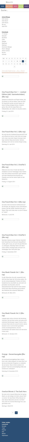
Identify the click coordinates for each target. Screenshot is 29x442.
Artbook (4, 54)
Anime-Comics (6, 50)
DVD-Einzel (5, 21)
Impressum (5, 435)
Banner (4, 433)
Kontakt (4, 426)
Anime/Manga (9, 6)
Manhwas (4, 43)
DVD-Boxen (5, 22)
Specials (4, 36)
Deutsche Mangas (7, 47)
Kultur (21, 6)
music (15, 6)
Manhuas (4, 45)
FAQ (3, 431)
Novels (4, 52)
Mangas (4, 41)
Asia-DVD (4, 26)
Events (26, 6)
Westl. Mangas (6, 49)
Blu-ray (4, 24)
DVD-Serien (5, 19)
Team (3, 428)
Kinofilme (4, 37)
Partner (4, 430)
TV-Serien (4, 34)
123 (3, 58)
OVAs (3, 39)
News (2, 6)
